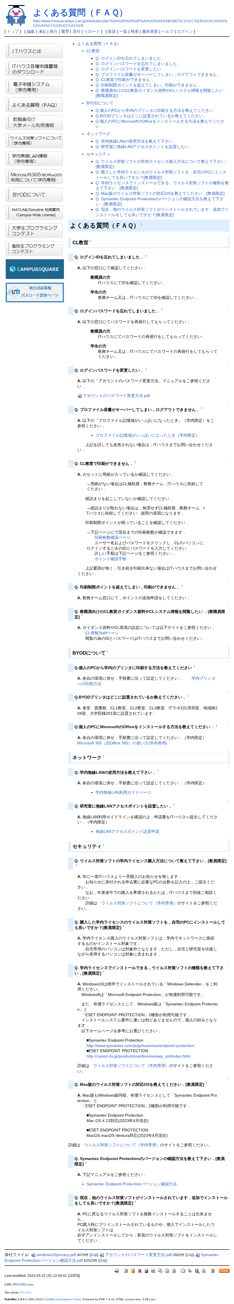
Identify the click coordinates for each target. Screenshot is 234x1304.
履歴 (65, 31)
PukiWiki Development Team (62, 1299)
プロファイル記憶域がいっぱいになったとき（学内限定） (147, 435)
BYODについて (100, 103)
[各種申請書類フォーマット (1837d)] (34, 68)
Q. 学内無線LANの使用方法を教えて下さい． (136, 141)
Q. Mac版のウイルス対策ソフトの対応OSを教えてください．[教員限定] (160, 193)
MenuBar (20, 1284)
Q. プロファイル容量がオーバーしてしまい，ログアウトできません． (158, 74)
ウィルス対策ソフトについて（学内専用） (139, 903)
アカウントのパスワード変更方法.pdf (116, 395)
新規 (112, 31)
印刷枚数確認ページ (112, 537)
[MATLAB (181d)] (34, 212)
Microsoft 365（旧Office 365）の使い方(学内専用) (122, 743)
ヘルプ (168, 31)
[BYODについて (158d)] (34, 194)
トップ (13, 31)
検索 (135, 31)
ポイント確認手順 (110, 558)
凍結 (42, 31)
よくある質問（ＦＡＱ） (80, 12)
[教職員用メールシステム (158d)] (34, 122)
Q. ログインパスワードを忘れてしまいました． (138, 63)
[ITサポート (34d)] (34, 50)
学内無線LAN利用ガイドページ (123, 792)
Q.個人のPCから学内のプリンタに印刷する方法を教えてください (154, 110)
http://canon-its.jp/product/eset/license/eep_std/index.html (138, 1056)
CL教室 (93, 50)
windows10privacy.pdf (56, 1254)
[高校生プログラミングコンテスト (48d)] (34, 248)
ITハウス (25, 1292)
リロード (92, 31)
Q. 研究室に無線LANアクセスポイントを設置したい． (144, 146)
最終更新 (150, 31)
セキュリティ (98, 154)
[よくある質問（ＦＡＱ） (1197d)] (34, 104)
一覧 (123, 31)
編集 (31, 31)
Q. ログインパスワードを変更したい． (130, 69)
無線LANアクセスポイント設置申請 (127, 831)
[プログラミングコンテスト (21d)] (34, 230)
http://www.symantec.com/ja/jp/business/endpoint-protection (140, 1045)
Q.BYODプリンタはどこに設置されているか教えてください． (151, 116)
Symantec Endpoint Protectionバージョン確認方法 (131, 1184)
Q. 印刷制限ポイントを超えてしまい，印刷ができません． (148, 85)
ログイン (185, 31)
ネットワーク (98, 133)
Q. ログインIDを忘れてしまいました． (130, 58)
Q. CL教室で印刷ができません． (125, 79)
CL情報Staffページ (102, 633)
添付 (76, 31)
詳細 (93, 1255)
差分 (54, 31)
